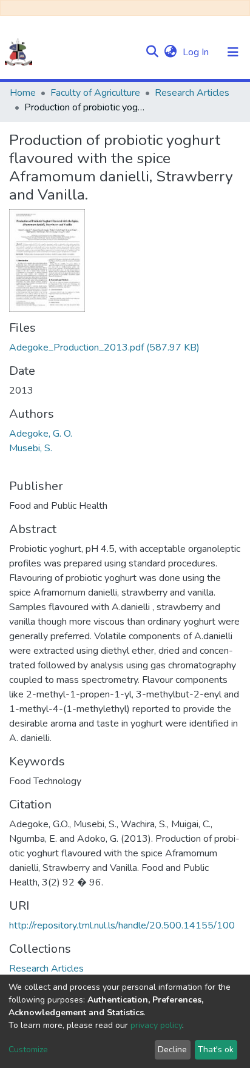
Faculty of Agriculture (95, 92)
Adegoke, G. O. (40, 433)
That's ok (216, 1049)
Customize (28, 1049)
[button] (170, 52)
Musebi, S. (30, 448)
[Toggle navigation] (233, 52)
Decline (172, 1049)
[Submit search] (152, 52)
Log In (197, 52)
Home (23, 92)
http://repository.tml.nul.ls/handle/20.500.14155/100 (122, 925)
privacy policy (156, 1025)
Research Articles (192, 92)
